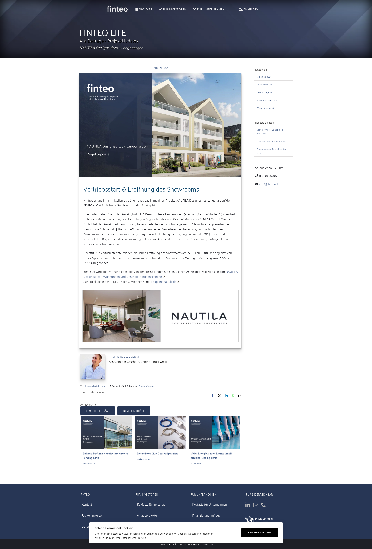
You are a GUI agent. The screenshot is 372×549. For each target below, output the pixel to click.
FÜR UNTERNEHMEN (210, 9)
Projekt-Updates (122, 40)
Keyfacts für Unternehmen (209, 504)
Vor (165, 67)
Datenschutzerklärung (133, 537)
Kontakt (87, 504)
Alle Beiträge (92, 40)
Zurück (158, 67)
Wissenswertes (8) (265, 108)
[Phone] (263, 504)
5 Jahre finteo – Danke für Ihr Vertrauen (270, 131)
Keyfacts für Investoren (152, 504)
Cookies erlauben (259, 532)
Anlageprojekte (147, 515)
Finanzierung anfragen (207, 515)
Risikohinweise (92, 515)
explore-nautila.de (164, 281)
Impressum (194, 544)
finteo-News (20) (264, 84)
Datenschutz (208, 544)
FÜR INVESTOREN (174, 9)
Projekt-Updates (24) (267, 100)
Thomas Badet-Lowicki (124, 356)
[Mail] (255, 504)
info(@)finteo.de (269, 183)
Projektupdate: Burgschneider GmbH (271, 150)
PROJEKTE (145, 9)
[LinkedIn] (247, 504)
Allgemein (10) (264, 76)
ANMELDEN (251, 9)
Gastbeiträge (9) (264, 92)
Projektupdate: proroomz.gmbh (272, 141)
